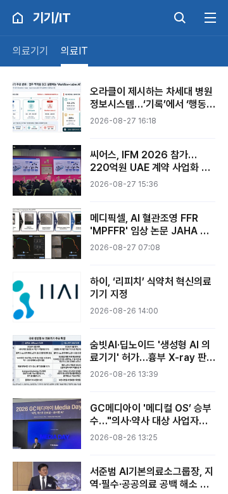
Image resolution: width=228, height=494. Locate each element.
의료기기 (30, 51)
